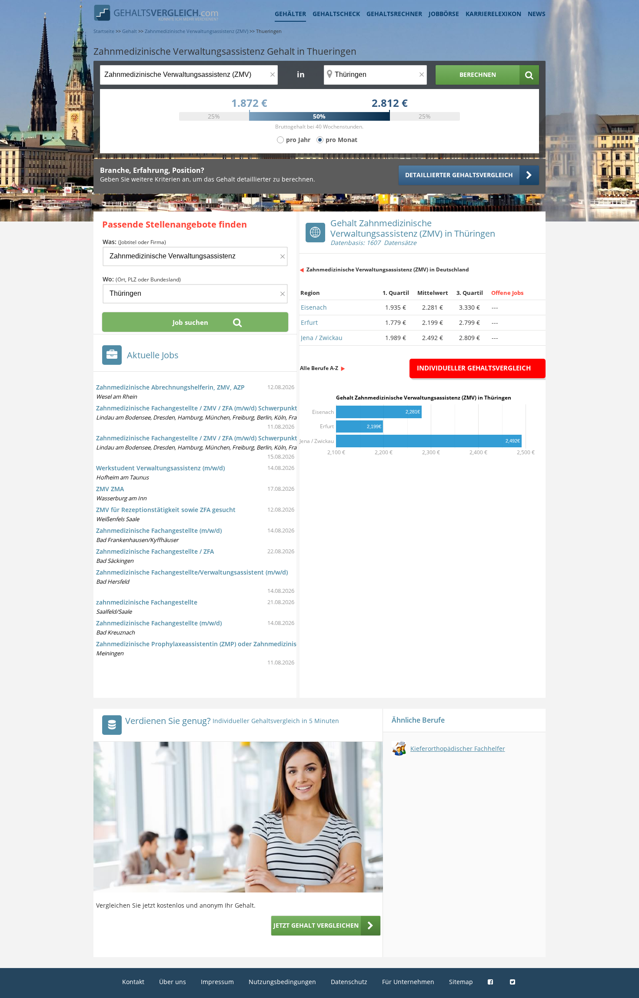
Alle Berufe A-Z (319, 368)
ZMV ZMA (110, 489)
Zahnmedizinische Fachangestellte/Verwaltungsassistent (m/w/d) (192, 572)
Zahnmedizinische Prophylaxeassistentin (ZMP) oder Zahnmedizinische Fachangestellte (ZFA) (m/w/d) (245, 644)
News (537, 14)
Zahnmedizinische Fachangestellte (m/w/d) (159, 530)
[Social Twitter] (513, 982)
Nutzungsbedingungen (282, 982)
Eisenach (314, 307)
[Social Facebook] (491, 982)
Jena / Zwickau (322, 338)
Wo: (142, 279)
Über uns (172, 982)
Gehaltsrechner (394, 14)
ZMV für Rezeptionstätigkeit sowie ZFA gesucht (166, 510)
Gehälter (290, 14)
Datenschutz (349, 982)
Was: (134, 242)
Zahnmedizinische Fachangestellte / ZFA (155, 551)
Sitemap (461, 982)
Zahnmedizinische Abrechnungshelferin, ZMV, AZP (170, 387)
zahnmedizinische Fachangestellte (146, 602)
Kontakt (133, 982)
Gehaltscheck (336, 14)
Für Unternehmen (408, 982)
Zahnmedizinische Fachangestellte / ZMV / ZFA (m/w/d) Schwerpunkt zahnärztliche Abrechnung (236, 408)
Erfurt (309, 322)
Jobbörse (444, 14)
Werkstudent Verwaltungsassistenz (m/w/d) (160, 468)
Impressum (217, 982)
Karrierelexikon (493, 14)
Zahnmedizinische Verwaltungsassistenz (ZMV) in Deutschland (387, 269)
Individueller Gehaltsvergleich (474, 368)
